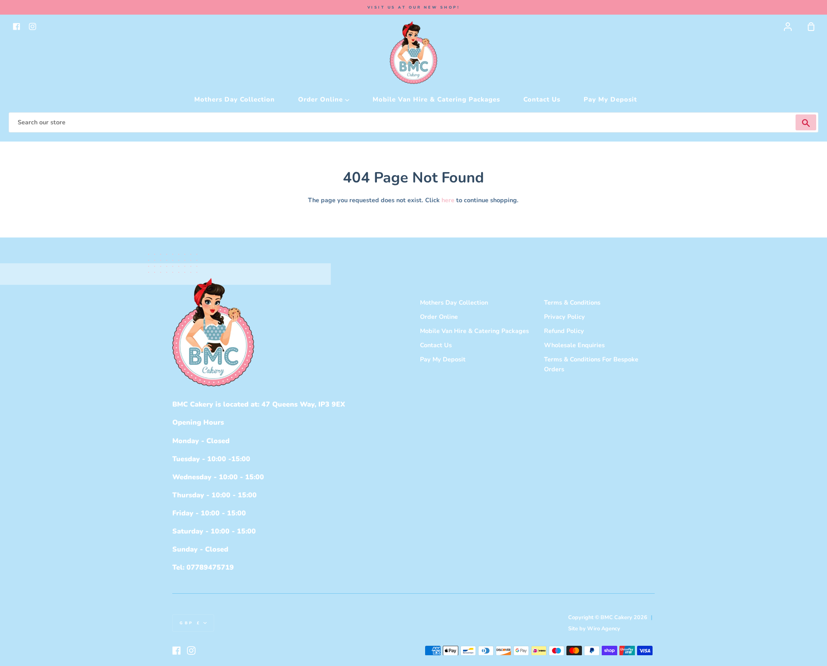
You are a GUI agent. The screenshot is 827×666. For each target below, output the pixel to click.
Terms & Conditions (572, 302)
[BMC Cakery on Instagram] (191, 650)
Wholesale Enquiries (574, 345)
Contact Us (541, 99)
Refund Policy (564, 331)
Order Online (321, 99)
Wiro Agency (603, 628)
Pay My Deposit (610, 99)
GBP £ (190, 623)
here (447, 200)
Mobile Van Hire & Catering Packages (436, 99)
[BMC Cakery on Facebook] (176, 650)
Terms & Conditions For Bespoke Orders (591, 364)
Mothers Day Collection (234, 99)
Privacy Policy (564, 316)
